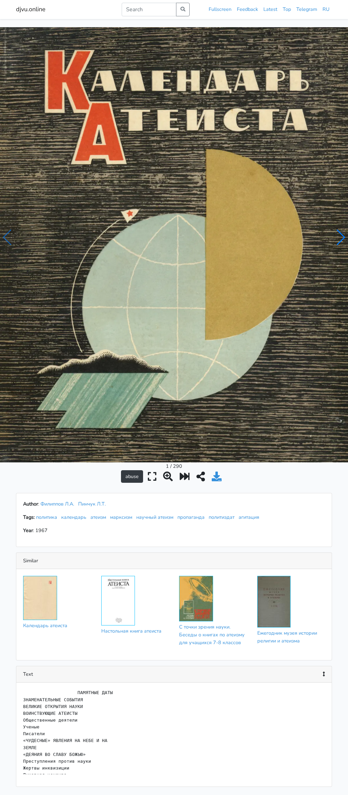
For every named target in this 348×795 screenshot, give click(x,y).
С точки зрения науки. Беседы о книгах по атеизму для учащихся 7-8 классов (212, 634)
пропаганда (192, 517)
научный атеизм (156, 517)
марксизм (122, 517)
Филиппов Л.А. (57, 503)
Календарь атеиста (45, 625)
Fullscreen (220, 9)
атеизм (99, 517)
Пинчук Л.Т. (92, 503)
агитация (250, 517)
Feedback (247, 9)
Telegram (306, 9)
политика (48, 517)
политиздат (223, 517)
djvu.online (31, 9)
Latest (270, 9)
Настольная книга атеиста (131, 631)
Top (287, 9)
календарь (75, 517)
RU (326, 9)
